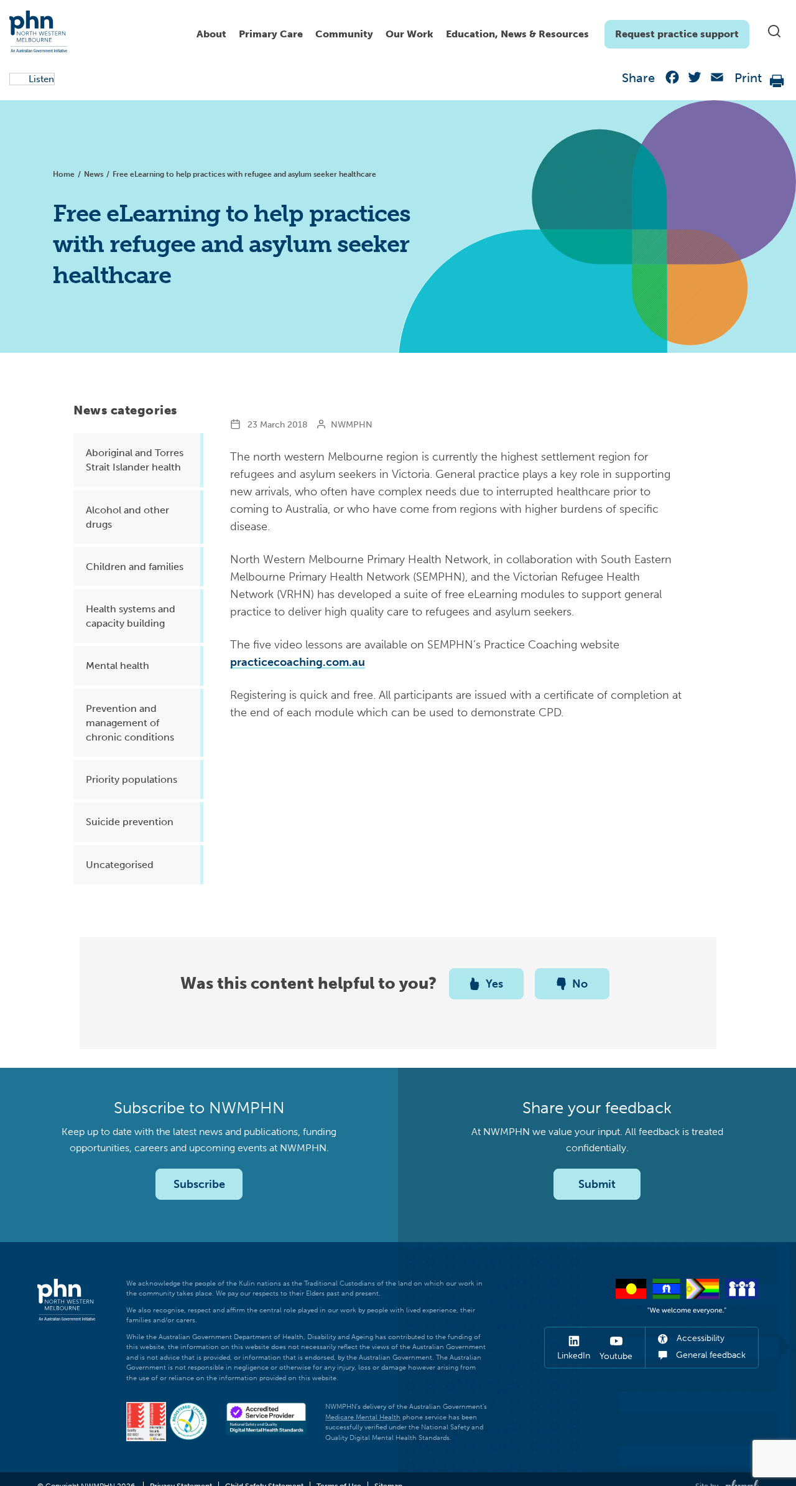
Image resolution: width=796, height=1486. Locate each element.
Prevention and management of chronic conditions (130, 723)
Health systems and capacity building (130, 616)
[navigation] (469, 31)
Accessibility (699, 1338)
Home (64, 174)
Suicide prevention (130, 822)
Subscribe (199, 1184)
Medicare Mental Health (362, 1417)
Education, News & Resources (517, 34)
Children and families (134, 566)
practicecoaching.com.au (297, 662)
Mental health (117, 665)
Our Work (409, 34)
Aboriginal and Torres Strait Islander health (134, 460)
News (93, 174)
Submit (597, 1184)
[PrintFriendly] (777, 80)
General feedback (709, 1355)
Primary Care (271, 34)
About (211, 34)
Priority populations (131, 779)
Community (344, 34)
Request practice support (677, 34)
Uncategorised (120, 865)
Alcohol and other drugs (127, 517)
